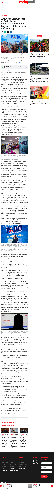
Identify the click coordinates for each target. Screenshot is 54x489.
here (18, 62)
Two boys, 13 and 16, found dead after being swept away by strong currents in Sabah (39, 56)
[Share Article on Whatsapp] (5, 32)
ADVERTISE (22, 468)
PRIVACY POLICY (23, 464)
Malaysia (35, 484)
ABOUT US (21, 462)
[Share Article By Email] (2, 32)
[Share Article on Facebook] (11, 32)
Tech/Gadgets (14, 470)
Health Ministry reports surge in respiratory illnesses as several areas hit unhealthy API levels (42, 487)
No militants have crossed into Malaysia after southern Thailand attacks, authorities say (39, 80)
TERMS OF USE (22, 466)
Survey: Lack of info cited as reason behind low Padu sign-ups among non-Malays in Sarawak (14, 443)
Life (3, 468)
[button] (26, 67)
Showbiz (12, 460)
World (4, 464)
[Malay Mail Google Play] (37, 461)
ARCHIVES (21, 460)
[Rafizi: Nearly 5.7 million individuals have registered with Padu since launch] (24, 430)
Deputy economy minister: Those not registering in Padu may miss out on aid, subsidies (5, 443)
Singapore (5, 462)
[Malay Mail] (27, 3)
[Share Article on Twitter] (8, 32)
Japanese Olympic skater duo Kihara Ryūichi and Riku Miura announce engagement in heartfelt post (15, 487)
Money (4, 466)
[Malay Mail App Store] (34, 461)
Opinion (12, 462)
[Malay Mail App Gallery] (34, 464)
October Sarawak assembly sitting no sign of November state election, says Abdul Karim (39, 103)
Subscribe (44, 476)
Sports (7, 484)
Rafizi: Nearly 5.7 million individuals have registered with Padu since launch (23, 442)
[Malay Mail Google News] (37, 464)
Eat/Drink (4, 470)
